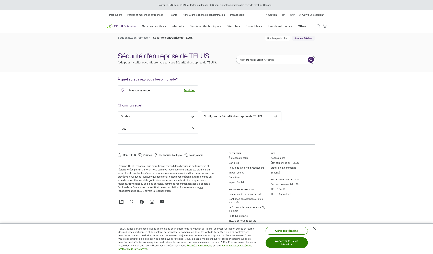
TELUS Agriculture (281, 194)
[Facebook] (143, 201)
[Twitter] (133, 201)
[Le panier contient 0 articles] (324, 26)
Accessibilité (278, 158)
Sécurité (275, 172)
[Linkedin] (123, 201)
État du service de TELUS (285, 163)
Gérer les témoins (286, 230)
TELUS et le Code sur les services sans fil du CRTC (243, 222)
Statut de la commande (283, 167)
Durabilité (234, 177)
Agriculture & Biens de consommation (204, 15)
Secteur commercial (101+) (285, 184)
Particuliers (115, 15)
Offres (302, 26)
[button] (154, 26)
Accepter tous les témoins (286, 242)
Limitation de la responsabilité (245, 194)
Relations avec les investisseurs (246, 167)
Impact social (237, 15)
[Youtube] (163, 201)
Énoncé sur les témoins (199, 245)
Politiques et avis (238, 216)
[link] (302, 26)
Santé (174, 15)
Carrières (234, 163)
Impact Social (236, 182)
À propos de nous (238, 158)
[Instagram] (153, 201)
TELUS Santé (278, 189)
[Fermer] (314, 228)
